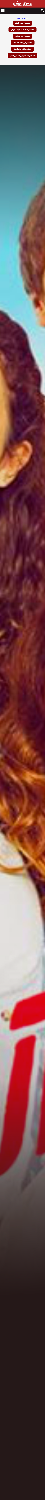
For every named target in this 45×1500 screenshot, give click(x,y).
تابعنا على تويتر (22, 18)
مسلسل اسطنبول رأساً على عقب (22, 55)
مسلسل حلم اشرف (22, 23)
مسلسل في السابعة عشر (22, 42)
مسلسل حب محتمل (22, 36)
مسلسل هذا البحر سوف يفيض (22, 29)
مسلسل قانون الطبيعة (22, 49)
